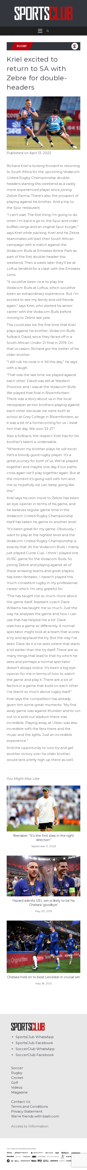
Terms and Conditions (29, 1106)
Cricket (17, 1078)
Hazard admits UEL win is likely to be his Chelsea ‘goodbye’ (43, 903)
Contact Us (20, 1101)
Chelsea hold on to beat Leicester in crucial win (43, 977)
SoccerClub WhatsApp (35, 1049)
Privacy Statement (26, 1111)
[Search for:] (46, 31)
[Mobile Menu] (40, 31)
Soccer (17, 1068)
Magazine (19, 1092)
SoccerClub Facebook (35, 1055)
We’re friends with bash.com (35, 1116)
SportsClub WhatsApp (35, 1037)
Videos (16, 1087)
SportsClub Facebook (34, 1043)
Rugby (16, 1073)
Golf (14, 1082)
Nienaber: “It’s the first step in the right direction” (43, 838)
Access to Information (29, 1126)
